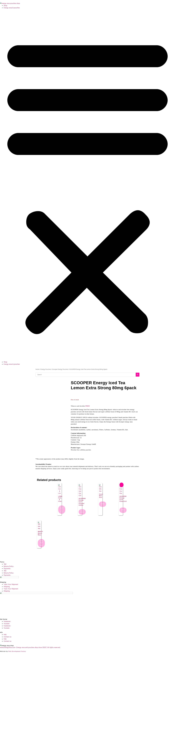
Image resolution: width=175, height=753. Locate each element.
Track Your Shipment (11, 584)
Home (37, 369)
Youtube (6, 623)
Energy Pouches (46, 369)
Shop (5, 5)
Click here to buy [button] (61, 509)
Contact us (7, 637)
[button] (87, 185)
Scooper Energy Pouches (60, 369)
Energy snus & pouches (12, 8)
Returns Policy (8, 566)
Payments (7, 568)
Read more (82, 511)
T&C (5, 564)
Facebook (7, 621)
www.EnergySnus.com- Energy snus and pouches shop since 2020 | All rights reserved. (30, 647)
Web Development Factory (17, 651)
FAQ (5, 634)
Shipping (7, 586)
